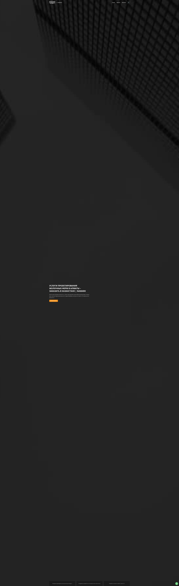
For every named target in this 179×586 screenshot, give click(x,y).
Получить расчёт (53, 300)
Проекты (118, 2)
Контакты (124, 2)
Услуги (113, 2)
